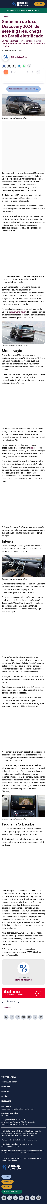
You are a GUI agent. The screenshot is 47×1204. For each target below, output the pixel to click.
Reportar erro (11, 1001)
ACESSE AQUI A (23, 10)
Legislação (6, 1101)
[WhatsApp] (35, 1017)
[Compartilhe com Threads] (14, 66)
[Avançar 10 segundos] (33, 72)
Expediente (5, 1158)
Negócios (5, 1092)
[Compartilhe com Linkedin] (19, 66)
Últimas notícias (8, 1077)
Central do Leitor (9, 1082)
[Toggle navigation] (4, 4)
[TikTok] (17, 1017)
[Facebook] (6, 1017)
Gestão (4, 1096)
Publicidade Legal (11, 1191)
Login (6, 1177)
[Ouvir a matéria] (5, 72)
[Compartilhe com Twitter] (9, 66)
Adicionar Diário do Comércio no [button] (22, 89)
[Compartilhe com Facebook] (4, 66)
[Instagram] (12, 1017)
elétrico (33, 448)
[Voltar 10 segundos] (27, 72)
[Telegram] (29, 1017)
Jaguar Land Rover (18, 312)
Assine (39, 4)
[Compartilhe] (29, 66)
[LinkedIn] (40, 1017)
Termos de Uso (16, 1158)
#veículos (7, 1007)
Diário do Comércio (23, 980)
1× (38, 72)
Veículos (5, 16)
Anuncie (7, 1182)
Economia (5, 1087)
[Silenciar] (5, 78)
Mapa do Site (12, 1161)
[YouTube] (23, 1017)
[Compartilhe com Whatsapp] (24, 66)
